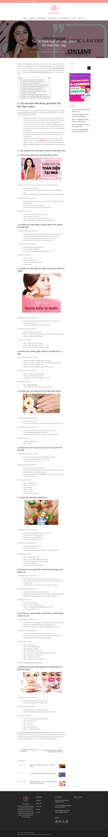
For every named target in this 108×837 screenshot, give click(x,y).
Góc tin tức (39, 803)
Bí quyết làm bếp (53, 18)
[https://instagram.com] (63, 821)
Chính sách (39, 806)
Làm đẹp (25, 18)
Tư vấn (74, 18)
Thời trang (32, 18)
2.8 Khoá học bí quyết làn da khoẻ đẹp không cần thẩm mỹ (35, 94)
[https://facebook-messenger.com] (60, 821)
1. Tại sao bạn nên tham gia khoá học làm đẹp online (31, 80)
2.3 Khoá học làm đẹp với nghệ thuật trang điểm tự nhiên (34, 86)
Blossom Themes (36, 834)
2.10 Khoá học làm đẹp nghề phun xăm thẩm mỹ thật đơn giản (36, 97)
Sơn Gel (30, 487)
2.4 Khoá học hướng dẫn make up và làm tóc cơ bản (33, 88)
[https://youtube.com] (67, 821)
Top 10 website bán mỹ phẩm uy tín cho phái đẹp (42, 773)
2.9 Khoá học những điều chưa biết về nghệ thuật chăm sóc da (36, 96)
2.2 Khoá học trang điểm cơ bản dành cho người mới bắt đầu (35, 84)
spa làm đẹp (60, 594)
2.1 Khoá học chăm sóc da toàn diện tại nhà (31, 83)
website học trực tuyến (31, 144)
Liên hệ (80, 18)
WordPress (48, 834)
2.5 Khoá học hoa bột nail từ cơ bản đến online (32, 89)
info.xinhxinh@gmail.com (33, 1)
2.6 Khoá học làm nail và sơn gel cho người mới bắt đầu (34, 91)
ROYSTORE (42, 140)
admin (50, 49)
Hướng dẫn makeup (33, 384)
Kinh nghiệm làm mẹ (64, 18)
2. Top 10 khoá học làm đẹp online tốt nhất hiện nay (33, 81)
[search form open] (84, 18)
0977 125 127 (22, 1)
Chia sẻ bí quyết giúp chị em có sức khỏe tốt (54, 38)
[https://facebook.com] (56, 821)
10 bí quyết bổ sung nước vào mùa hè (32, 662)
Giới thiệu (38, 800)
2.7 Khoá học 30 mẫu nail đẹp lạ (29, 93)
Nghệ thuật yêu (42, 18)
